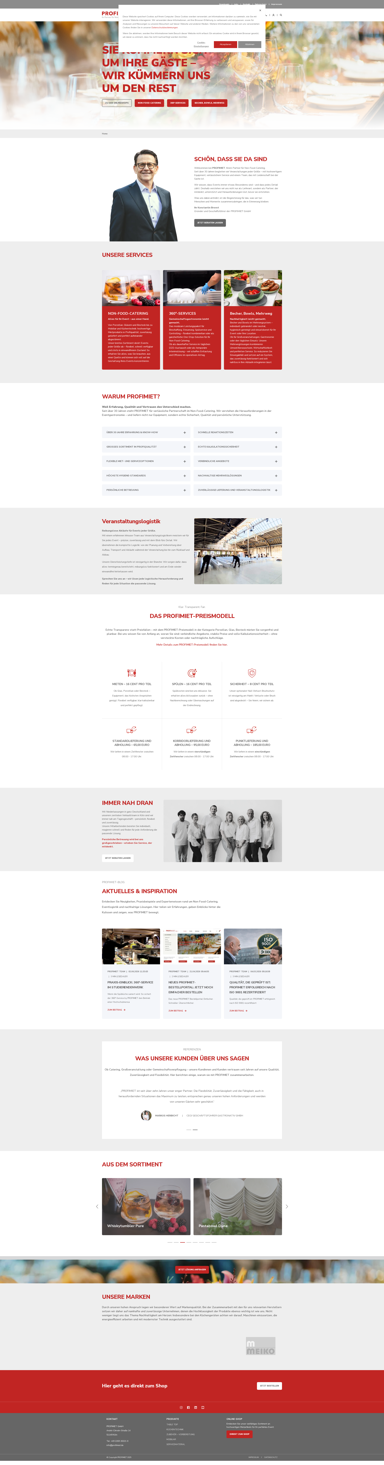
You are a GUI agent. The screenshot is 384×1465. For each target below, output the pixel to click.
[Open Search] (281, 15)
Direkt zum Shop (239, 1434)
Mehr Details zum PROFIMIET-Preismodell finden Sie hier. (192, 644)
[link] (146, 1206)
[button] (170, 1242)
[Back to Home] (117, 14)
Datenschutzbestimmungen (165, 27)
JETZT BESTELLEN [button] (269, 1386)
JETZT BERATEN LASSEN (117, 858)
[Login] (273, 15)
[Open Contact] (266, 15)
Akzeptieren (225, 44)
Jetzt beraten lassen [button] (210, 222)
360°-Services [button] (177, 103)
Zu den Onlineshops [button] (117, 103)
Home (105, 133)
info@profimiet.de (114, 1445)
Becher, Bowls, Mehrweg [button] (209, 103)
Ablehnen (249, 44)
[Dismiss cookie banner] (260, 11)
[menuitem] (224, 4)
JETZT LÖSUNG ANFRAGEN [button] (192, 1269)
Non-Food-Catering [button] (149, 103)
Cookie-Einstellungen (201, 44)
